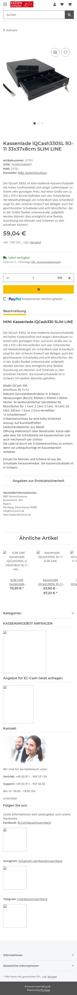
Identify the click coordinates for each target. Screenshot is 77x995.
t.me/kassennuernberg (32, 899)
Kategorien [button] (12, 613)
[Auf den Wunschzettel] (65, 52)
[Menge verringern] (7, 278)
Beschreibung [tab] (14, 311)
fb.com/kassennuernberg (34, 822)
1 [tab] (34, 123)
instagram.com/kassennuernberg (40, 861)
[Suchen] (69, 14)
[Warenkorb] (70, 4)
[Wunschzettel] (62, 4)
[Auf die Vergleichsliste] (55, 52)
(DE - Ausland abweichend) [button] (46, 262)
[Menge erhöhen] (69, 278)
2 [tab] (38, 123)
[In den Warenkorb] (6, 42)
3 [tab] (42, 123)
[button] (54, 4)
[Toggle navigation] (5, 2)
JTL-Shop (45, 990)
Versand (35, 242)
